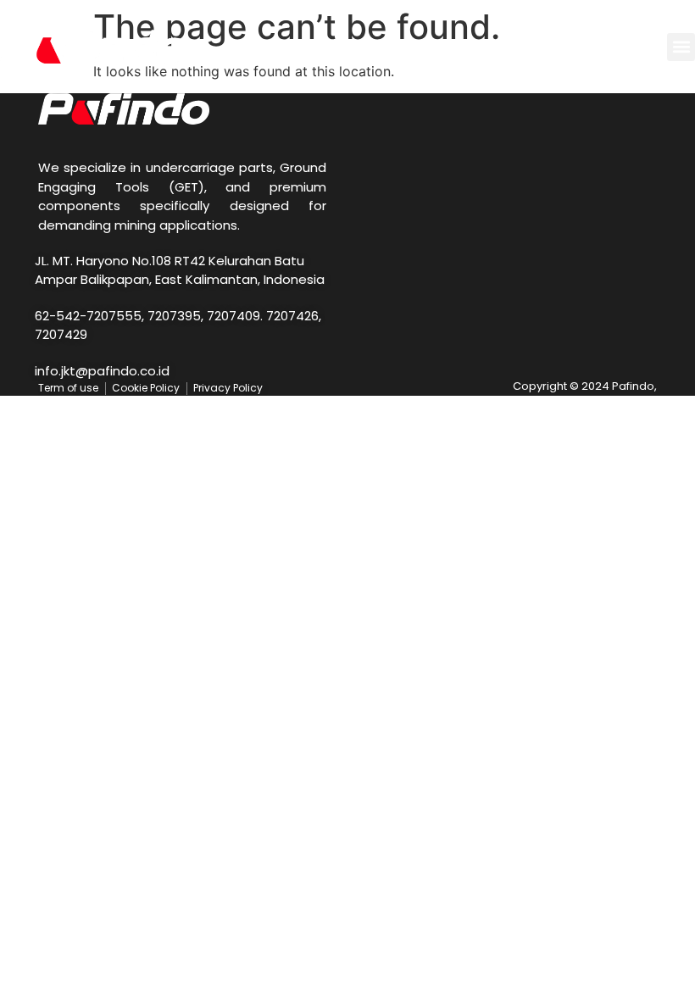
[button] (681, 47)
